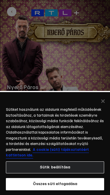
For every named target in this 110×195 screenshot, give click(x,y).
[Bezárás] (103, 101)
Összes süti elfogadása (55, 184)
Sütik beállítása (55, 167)
